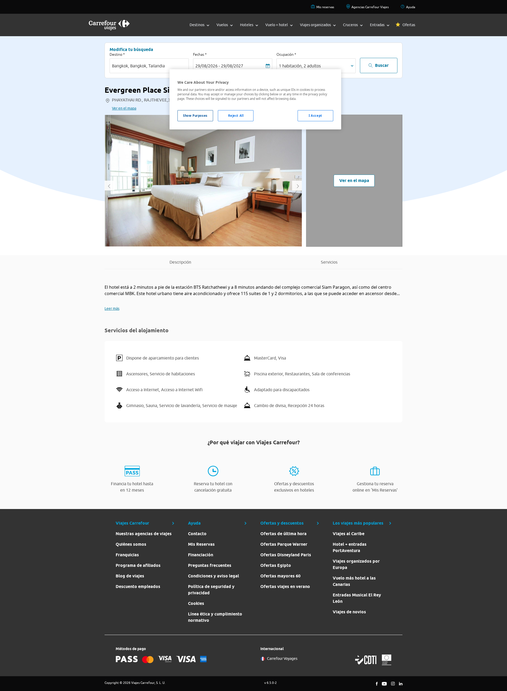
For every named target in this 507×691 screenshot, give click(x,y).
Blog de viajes (130, 575)
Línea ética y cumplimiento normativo (215, 617)
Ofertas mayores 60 (280, 575)
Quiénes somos (131, 544)
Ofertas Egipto (275, 565)
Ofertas (408, 25)
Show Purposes (195, 116)
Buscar (382, 65)
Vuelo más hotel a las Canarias (354, 581)
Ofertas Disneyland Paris (285, 554)
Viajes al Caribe (348, 533)
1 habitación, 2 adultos (300, 65)
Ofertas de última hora (283, 533)
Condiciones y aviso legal (213, 575)
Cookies (196, 603)
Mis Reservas (201, 544)
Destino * (117, 54)
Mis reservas (325, 7)
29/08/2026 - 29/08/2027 (219, 65)
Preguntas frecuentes (209, 565)
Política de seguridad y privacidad (211, 589)
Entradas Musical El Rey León (357, 598)
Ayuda (410, 7)
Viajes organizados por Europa (356, 564)
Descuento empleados (138, 586)
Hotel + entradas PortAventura (350, 547)
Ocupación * (286, 54)
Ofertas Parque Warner (283, 544)
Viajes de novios (349, 611)
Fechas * (200, 54)
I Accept (315, 116)
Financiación (200, 554)
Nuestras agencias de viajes (144, 533)
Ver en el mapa (124, 108)
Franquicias (127, 554)
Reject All (236, 116)
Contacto (197, 533)
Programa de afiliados (138, 565)
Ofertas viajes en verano (285, 586)
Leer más (112, 308)
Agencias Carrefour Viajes (370, 7)
